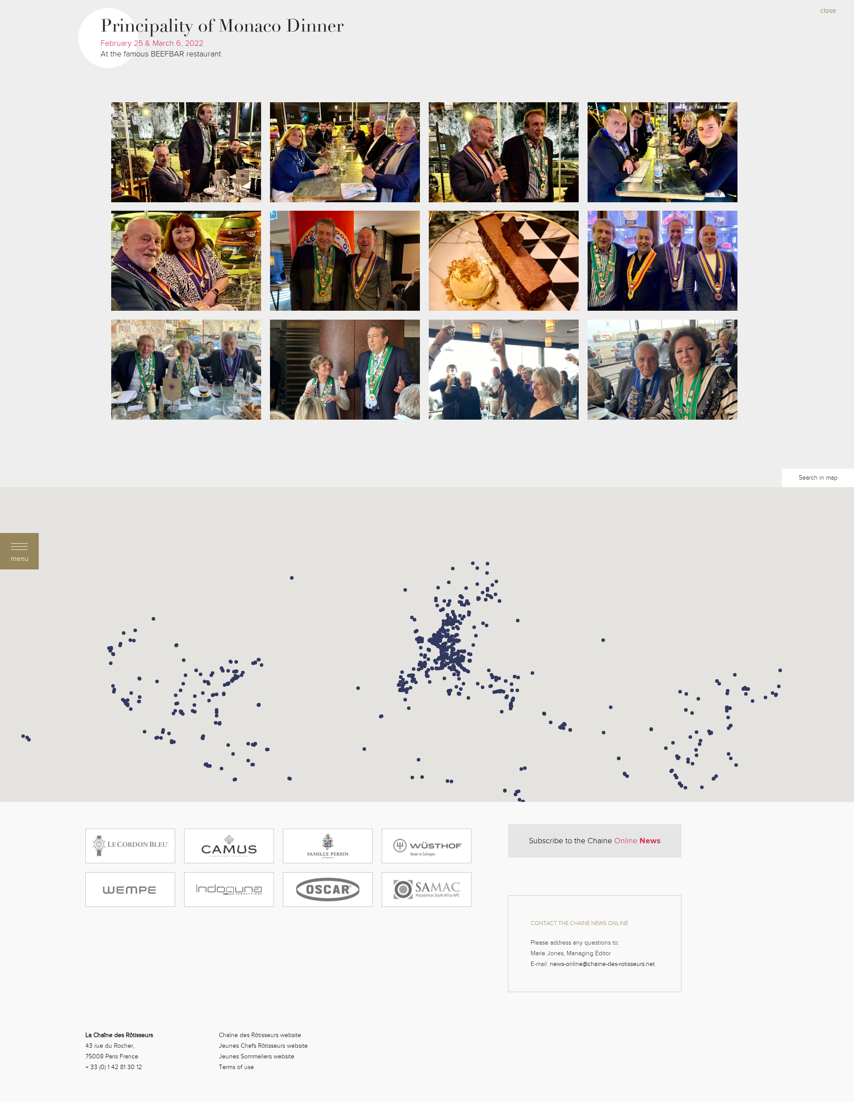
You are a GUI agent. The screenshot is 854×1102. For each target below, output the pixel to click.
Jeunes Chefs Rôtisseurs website (263, 1046)
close (828, 10)
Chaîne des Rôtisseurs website (260, 1035)
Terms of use (236, 1067)
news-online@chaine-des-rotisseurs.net (602, 964)
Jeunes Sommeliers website (256, 1056)
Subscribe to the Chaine (595, 841)
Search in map (818, 477)
